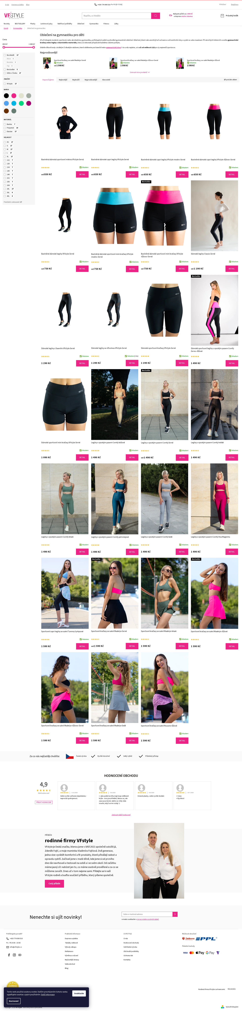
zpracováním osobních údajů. (148, 919)
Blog (27, 5)
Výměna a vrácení (71, 955)
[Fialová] (28, 103)
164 (10, 185)
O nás (7, 5)
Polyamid (12, 128)
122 (10, 160)
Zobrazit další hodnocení (121, 815)
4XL (10, 196)
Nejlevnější (63, 80)
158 (10, 181)
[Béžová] (21, 95)
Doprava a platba (18, 5)
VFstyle (12, 83)
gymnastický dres (113, 47)
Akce (10, 58)
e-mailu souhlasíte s (140, 919)
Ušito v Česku (14, 73)
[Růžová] (13, 95)
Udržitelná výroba (130, 947)
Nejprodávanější (91, 80)
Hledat (155, 16)
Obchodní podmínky (131, 951)
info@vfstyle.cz (16, 947)
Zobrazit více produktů (138, 72)
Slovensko (232, 989)
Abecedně (106, 80)
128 (10, 163)
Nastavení (13, 1001)
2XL (10, 189)
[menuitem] (6, 24)
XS (10, 142)
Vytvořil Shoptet (232, 1007)
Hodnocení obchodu (131, 943)
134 (10, 167)
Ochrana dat (128, 955)
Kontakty (127, 960)
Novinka (11, 62)
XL (10, 156)
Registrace (234, 4)
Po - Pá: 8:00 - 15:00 (13, 943)
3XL (10, 192)
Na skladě (12, 55)
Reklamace (69, 951)
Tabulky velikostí (71, 943)
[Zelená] (21, 103)
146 (10, 174)
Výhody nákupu (70, 947)
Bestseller (12, 69)
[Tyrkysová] (13, 103)
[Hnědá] (6, 111)
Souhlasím (79, 993)
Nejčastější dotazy (72, 960)
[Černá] (6, 95)
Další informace (48, 994)
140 (10, 171)
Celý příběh (54, 883)
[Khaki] (13, 111)
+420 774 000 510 (16, 938)
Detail (82, 174)
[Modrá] (6, 103)
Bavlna (11, 124)
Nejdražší (76, 80)
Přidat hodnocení (43, 802)
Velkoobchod (70, 964)
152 (10, 178)
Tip (9, 66)
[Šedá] (28, 95)
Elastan (12, 131)
